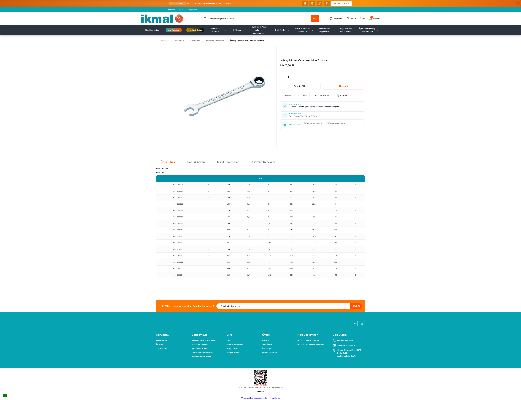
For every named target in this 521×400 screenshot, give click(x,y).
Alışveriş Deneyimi (263, 162)
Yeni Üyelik (267, 344)
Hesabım (266, 340)
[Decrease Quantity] (282, 77)
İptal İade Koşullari (200, 348)
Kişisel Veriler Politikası (202, 352)
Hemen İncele (340, 3)
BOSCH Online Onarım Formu (310, 344)
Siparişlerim (161, 348)
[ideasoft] (246, 398)
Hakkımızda (161, 340)
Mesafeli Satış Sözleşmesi (203, 340)
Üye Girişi (266, 348)
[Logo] (162, 18)
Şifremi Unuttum (269, 352)
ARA (315, 18)
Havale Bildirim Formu (201, 356)
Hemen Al (344, 86)
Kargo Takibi (232, 348)
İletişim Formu (233, 352)
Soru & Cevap (196, 162)
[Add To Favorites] (286, 95)
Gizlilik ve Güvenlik (200, 344)
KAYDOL (356, 306)
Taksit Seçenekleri (228, 162)
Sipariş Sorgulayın (235, 344)
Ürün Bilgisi (168, 162)
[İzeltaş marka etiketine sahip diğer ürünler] (288, 51)
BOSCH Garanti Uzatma (308, 340)
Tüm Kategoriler (152, 30)
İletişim (159, 344)
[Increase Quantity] (295, 77)
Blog (229, 340)
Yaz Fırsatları (174, 30)
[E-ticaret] (260, 398)
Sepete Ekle (300, 86)
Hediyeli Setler (195, 30)
